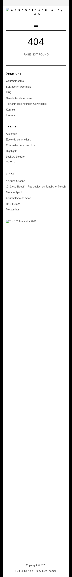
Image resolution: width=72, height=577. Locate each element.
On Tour (10, 162)
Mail (38, 551)
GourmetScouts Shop (18, 198)
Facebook (28, 551)
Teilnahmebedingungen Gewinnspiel (26, 103)
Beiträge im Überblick (18, 86)
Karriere (10, 115)
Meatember (12, 209)
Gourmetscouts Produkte (20, 145)
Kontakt (10, 109)
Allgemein (11, 133)
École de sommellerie (18, 139)
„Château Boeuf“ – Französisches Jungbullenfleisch (36, 186)
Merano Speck (14, 192)
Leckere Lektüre (15, 156)
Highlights (11, 151)
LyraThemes (49, 570)
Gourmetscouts (15, 80)
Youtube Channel (16, 180)
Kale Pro (33, 570)
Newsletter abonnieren (19, 98)
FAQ (8, 92)
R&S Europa (13, 203)
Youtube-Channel (43, 551)
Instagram (33, 551)
